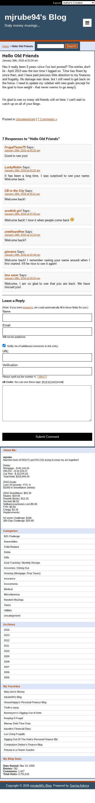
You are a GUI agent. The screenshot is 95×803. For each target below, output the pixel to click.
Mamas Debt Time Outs (17, 723)
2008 (6, 661)
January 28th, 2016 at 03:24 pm (22, 278)
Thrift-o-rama (11, 707)
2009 (6, 656)
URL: (6, 351)
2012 (6, 640)
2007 (6, 666)
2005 (6, 677)
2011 (6, 645)
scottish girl (13, 210)
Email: (7, 325)
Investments (11, 583)
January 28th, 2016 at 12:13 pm (22, 234)
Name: (7, 311)
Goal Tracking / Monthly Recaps (22, 562)
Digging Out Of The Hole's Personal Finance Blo (31, 739)
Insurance (9, 578)
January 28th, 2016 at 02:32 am (22, 150)
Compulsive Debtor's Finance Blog (23, 744)
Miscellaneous (12, 594)
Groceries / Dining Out (16, 568)
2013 (6, 635)
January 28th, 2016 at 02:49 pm (22, 254)
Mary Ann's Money (14, 691)
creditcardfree (14, 231)
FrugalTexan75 (15, 147)
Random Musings (14, 599)
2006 (6, 672)
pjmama (10, 251)
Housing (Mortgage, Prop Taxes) (22, 573)
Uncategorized (12, 615)
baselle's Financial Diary (17, 728)
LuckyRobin (13, 167)
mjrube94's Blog (13, 697)
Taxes (7, 605)
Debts (7, 552)
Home (5, 46)
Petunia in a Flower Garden (19, 750)
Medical (8, 589)
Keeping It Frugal (13, 718)
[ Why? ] (42, 376)
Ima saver (11, 275)
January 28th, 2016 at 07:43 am (22, 213)
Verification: (10, 365)
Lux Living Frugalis (14, 734)
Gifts (6, 557)
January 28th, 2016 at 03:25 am (22, 170)
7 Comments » (47, 119)
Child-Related (11, 546)
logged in (28, 307)
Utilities (8, 610)
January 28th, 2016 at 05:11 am (22, 193)
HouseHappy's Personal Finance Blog (25, 702)
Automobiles (11, 541)
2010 (6, 651)
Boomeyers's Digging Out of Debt (22, 712)
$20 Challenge (12, 536)
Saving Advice (79, 785)
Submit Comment (47, 437)
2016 (6, 629)
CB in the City (14, 190)
